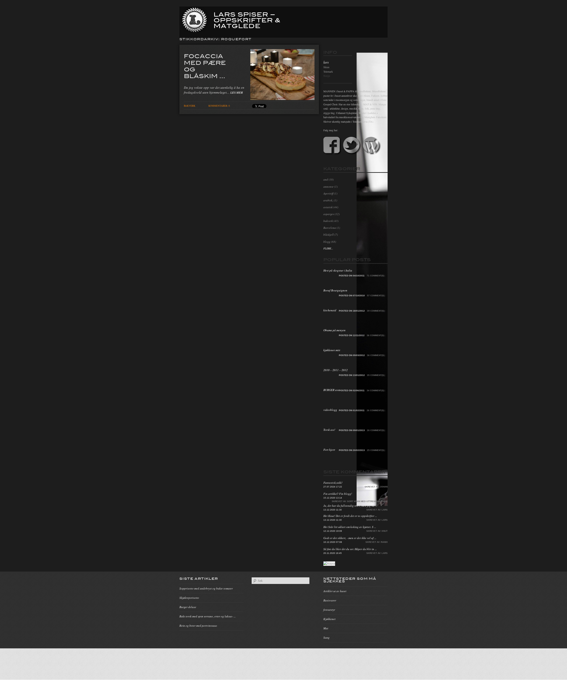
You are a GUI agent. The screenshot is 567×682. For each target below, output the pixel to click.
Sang (326, 638)
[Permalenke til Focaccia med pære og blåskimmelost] (282, 98)
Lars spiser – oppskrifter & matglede (247, 20)
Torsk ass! (329, 430)
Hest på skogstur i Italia (337, 270)
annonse (328, 187)
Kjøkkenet (329, 619)
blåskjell (328, 235)
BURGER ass (331, 390)
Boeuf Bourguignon (335, 290)
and (325, 179)
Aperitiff (328, 193)
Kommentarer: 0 (219, 105)
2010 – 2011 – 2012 (335, 370)
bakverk (189, 105)
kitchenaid (329, 310)
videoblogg (330, 410)
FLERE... (328, 248)
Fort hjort (329, 450)
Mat (325, 628)
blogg (326, 242)
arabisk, (328, 200)
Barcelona (329, 228)
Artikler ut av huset (334, 591)
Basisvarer (329, 600)
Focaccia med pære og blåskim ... (205, 65)
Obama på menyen (334, 330)
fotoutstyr (329, 610)
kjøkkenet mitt (331, 350)
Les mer (236, 92)
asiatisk (328, 207)
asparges (328, 214)
